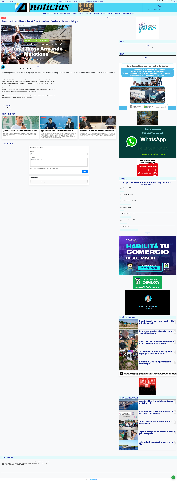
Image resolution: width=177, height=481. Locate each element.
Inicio (44, 13)
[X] (163, 1)
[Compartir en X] (8, 108)
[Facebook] (165, 1)
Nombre (32, 151)
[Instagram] (167, 1)
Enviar (84, 171)
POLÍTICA (69, 13)
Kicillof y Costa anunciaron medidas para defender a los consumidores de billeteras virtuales (57, 131)
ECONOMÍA (75, 13)
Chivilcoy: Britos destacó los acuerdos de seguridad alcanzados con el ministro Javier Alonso (97, 131)
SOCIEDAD (56, 13)
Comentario (32, 157)
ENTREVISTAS (63, 13)
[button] (158, 1)
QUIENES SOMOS (117, 13)
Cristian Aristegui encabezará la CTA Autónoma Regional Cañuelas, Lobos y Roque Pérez (20, 131)
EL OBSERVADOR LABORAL (128, 13)
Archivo (103, 13)
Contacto (109, 13)
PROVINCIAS (89, 13)
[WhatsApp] (160, 1)
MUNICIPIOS (81, 13)
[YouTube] (172, 1)
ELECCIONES (50, 13)
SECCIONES (96, 13)
